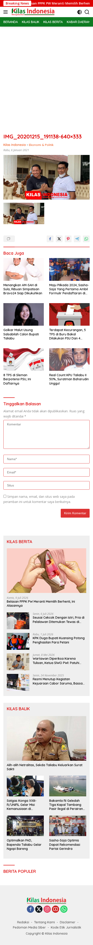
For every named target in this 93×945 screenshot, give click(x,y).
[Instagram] (47, 909)
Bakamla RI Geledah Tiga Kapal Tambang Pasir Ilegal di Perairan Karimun (66, 805)
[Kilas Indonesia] (32, 12)
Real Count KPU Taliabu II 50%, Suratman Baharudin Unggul (69, 379)
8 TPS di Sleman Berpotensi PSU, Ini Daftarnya (17, 379)
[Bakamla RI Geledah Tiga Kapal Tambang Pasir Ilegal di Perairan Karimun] (67, 786)
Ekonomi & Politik (41, 145)
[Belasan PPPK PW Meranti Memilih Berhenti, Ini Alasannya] (46, 570)
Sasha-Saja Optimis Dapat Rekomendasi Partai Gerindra (64, 844)
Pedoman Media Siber (29, 927)
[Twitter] (38, 909)
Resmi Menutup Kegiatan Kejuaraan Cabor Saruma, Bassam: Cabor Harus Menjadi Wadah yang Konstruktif (59, 681)
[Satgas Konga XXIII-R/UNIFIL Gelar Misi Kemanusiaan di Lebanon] (25, 786)
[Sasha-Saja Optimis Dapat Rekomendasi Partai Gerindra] (67, 826)
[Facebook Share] (50, 238)
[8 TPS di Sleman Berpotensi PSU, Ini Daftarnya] (23, 359)
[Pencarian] (87, 12)
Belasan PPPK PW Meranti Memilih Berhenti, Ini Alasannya (41, 603)
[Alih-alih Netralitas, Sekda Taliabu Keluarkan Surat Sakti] (46, 738)
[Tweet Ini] (59, 238)
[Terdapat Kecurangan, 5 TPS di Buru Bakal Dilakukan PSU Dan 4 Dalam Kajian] (69, 314)
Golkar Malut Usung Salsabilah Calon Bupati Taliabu (21, 334)
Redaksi (23, 922)
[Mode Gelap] (79, 12)
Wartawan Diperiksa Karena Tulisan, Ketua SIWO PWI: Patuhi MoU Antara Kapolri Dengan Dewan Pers (59, 661)
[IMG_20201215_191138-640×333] (23, 213)
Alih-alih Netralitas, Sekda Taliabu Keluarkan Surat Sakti (44, 767)
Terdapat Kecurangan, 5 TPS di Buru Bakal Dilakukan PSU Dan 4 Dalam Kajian (67, 334)
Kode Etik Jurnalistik (66, 927)
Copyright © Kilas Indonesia (46, 933)
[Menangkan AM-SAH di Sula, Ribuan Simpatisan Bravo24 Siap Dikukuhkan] (23, 269)
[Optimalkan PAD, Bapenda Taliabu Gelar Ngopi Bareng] (25, 826)
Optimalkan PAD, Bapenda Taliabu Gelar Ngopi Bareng (24, 844)
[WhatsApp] (63, 909)
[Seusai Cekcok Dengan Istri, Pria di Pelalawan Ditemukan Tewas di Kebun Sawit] (18, 620)
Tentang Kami (44, 922)
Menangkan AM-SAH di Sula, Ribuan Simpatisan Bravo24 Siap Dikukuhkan (22, 289)
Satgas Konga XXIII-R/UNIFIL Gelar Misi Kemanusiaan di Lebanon (22, 805)
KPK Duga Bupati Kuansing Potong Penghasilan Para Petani (59, 640)
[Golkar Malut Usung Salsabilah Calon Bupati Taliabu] (23, 314)
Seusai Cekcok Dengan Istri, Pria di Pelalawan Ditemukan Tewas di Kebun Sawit (58, 619)
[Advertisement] (46, 75)
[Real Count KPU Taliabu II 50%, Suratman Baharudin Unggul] (69, 359)
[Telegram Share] (77, 238)
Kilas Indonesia (14, 145)
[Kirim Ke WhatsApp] (86, 238)
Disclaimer (67, 922)
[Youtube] (55, 909)
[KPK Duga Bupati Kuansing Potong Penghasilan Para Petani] (18, 641)
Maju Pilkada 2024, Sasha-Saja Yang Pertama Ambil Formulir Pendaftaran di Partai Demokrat (69, 289)
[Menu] (6, 12)
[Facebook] (30, 909)
